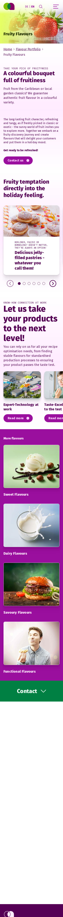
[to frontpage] (9, 6)
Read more (16, 418)
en (32, 6)
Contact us (16, 160)
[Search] (41, 7)
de (26, 6)
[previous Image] (10, 283)
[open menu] (55, 6)
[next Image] (53, 283)
